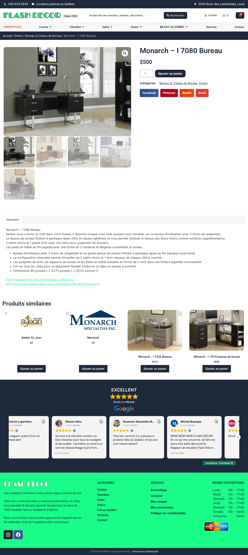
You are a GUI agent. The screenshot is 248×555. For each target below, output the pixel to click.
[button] (125, 53)
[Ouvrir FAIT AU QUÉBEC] (186, 27)
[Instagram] (8, 534)
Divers (19, 35)
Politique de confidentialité (145, 551)
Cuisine (102, 489)
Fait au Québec (107, 510)
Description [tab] (12, 219)
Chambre (103, 494)
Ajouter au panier (170, 73)
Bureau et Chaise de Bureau (43, 35)
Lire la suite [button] (78, 453)
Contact (102, 520)
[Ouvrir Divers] (140, 27)
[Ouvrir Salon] (111, 27)
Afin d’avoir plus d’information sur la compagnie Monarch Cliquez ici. (53, 284)
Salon (101, 500)
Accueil (7, 35)
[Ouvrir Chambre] (83, 27)
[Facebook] (18, 534)
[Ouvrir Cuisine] (50, 27)
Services (102, 515)
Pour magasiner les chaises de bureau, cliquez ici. (40, 279)
